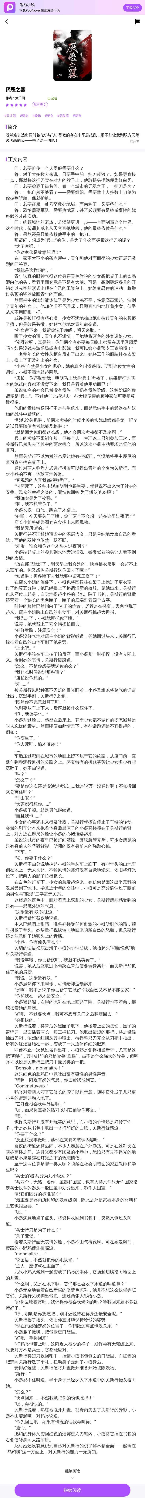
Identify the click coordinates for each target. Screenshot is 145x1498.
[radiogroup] (16, 105)
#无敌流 (63, 116)
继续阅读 (72, 1490)
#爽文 (25, 116)
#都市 (77, 116)
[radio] (8, 105)
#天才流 (10, 116)
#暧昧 (37, 116)
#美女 (50, 116)
